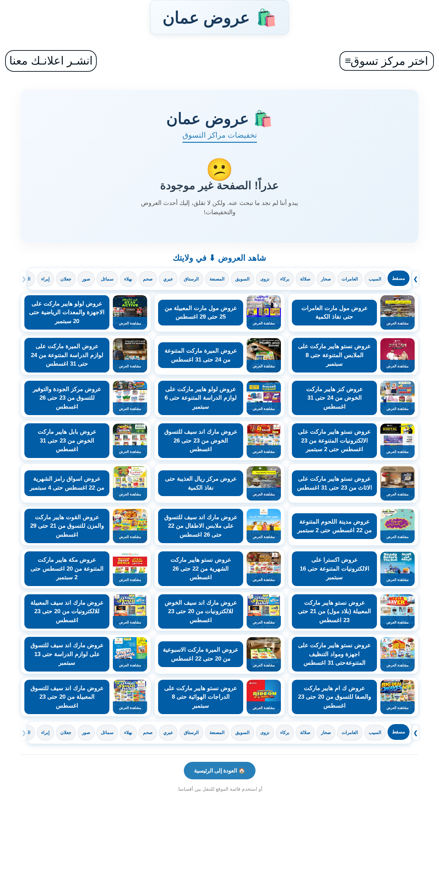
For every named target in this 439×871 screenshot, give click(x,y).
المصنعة (217, 279)
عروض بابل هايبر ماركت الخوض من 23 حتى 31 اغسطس (67, 440)
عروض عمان (219, 17)
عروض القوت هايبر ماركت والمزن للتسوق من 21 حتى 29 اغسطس (67, 526)
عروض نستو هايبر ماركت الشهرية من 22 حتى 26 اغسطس (200, 569)
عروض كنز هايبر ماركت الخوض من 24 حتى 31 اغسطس (334, 398)
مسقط (398, 278)
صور (86, 279)
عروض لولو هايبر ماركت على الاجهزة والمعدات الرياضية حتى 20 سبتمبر (67, 312)
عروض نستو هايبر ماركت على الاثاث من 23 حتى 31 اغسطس (334, 483)
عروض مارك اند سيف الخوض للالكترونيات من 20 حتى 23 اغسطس (201, 611)
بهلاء (128, 279)
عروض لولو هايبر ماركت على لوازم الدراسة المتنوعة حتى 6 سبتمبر (201, 398)
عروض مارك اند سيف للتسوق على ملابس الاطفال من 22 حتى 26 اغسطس (200, 526)
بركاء (284, 279)
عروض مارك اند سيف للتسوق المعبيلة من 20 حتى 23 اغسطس (67, 697)
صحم (148, 279)
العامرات (350, 279)
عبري (168, 279)
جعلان (65, 279)
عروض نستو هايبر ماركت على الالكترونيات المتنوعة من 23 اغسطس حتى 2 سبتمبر (334, 440)
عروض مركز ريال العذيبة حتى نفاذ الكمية (201, 483)
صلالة (305, 279)
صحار (326, 279)
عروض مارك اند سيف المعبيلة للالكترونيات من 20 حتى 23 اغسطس (67, 611)
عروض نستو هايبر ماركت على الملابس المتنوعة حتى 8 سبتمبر (334, 355)
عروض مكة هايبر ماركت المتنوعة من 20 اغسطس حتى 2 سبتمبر (67, 569)
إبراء (45, 279)
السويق (242, 279)
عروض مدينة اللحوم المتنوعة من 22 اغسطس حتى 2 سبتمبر (334, 526)
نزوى (265, 279)
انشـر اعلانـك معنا (51, 60)
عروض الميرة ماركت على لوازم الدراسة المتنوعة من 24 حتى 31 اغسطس (67, 355)
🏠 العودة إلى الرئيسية (219, 770)
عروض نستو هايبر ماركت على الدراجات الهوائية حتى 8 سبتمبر (200, 697)
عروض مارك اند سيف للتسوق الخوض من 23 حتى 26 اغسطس (200, 440)
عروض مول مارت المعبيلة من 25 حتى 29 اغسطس (201, 312)
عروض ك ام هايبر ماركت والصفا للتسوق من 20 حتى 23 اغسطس (334, 697)
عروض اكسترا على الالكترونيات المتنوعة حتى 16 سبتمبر (334, 569)
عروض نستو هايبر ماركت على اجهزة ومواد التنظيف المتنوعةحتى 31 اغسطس (334, 654)
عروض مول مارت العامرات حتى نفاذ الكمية (334, 312)
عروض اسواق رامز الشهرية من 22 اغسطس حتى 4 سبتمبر (67, 483)
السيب (375, 279)
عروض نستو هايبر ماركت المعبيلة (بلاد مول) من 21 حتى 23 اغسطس (334, 611)
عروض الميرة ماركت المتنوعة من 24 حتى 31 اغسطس (201, 355)
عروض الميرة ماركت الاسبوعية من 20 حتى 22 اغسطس (200, 654)
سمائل (107, 279)
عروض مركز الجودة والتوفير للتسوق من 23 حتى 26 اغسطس (67, 398)
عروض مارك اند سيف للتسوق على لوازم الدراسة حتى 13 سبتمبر (67, 654)
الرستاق (191, 279)
